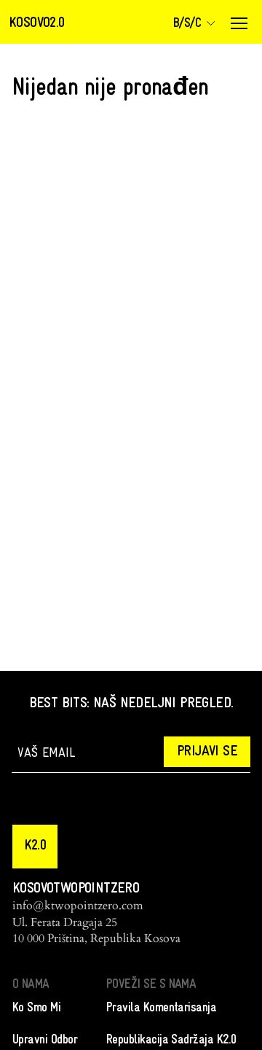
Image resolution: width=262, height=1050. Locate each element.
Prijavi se (207, 751)
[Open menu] (238, 23)
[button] (34, 846)
